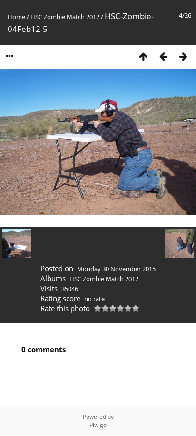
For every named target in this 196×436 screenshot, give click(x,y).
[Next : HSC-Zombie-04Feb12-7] (183, 56)
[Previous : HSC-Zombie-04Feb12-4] (163, 56)
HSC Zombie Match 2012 (64, 16)
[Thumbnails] (143, 56)
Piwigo (98, 425)
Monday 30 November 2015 (116, 268)
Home (16, 16)
